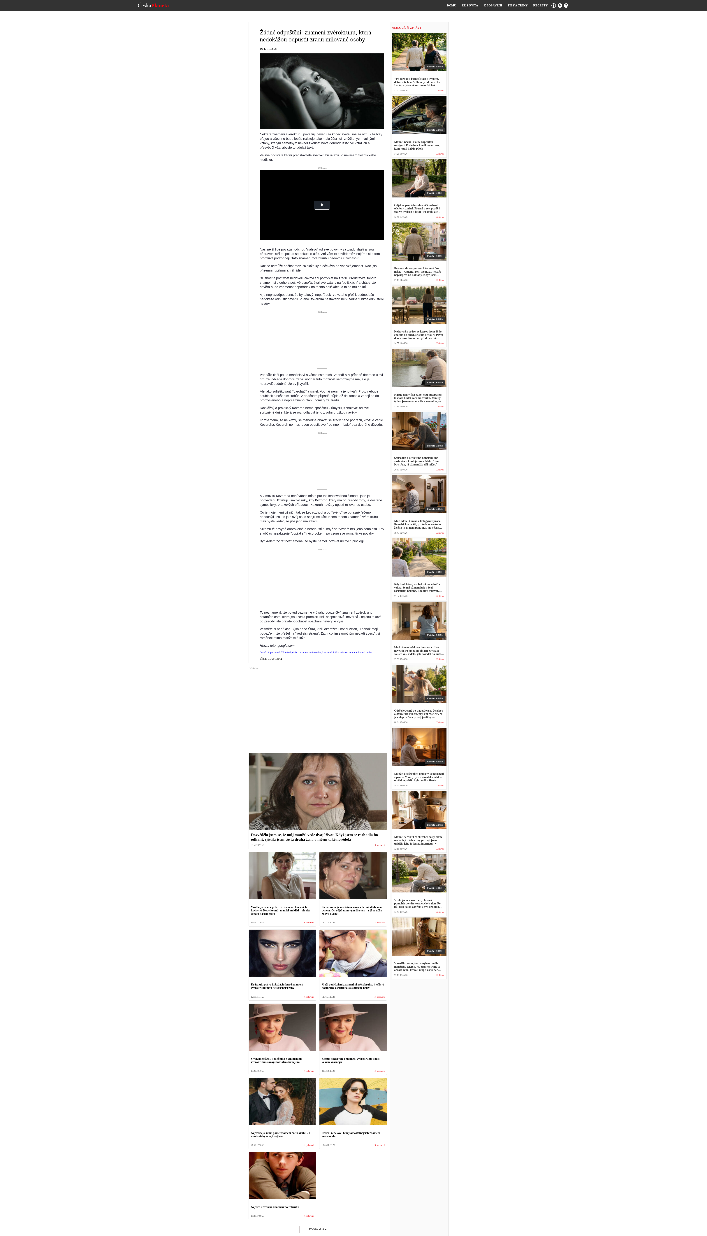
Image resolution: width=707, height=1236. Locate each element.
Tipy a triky (518, 5)
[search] (566, 5)
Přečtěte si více (317, 1229)
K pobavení (493, 5)
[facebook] (553, 5)
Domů (451, 5)
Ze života (470, 5)
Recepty (540, 5)
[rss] (560, 5)
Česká (153, 5)
